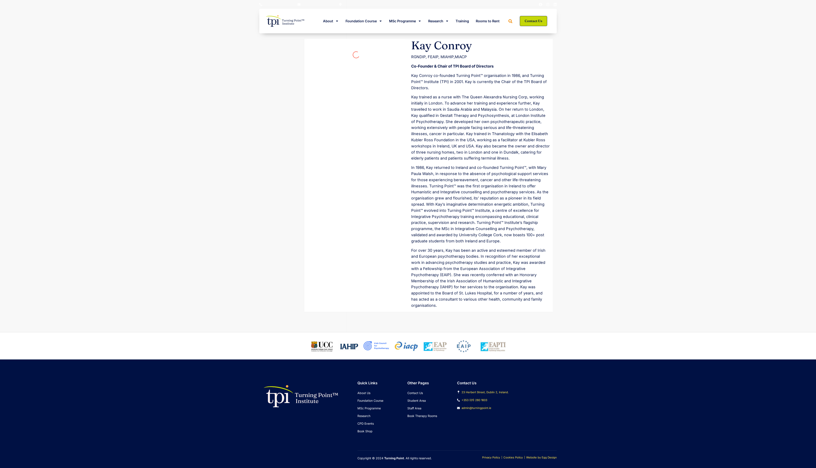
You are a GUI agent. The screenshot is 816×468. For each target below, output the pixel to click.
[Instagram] (548, 4)
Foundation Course (361, 21)
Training (462, 21)
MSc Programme (402, 21)
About (328, 21)
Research (435, 21)
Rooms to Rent (488, 21)
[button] (510, 21)
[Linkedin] (555, 4)
